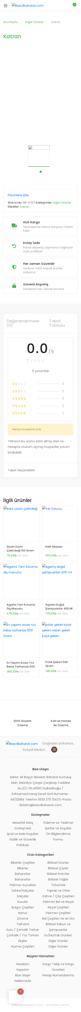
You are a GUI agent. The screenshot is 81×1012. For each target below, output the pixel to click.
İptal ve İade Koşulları (22, 834)
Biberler (22, 868)
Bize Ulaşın (22, 975)
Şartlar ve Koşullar (58, 828)
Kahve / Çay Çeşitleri (58, 896)
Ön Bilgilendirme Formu (58, 837)
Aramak (54, 5)
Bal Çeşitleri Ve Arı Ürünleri (58, 918)
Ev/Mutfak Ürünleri (58, 935)
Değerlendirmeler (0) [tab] (23, 323)
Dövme (22, 918)
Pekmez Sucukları (23, 885)
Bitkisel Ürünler (58, 862)
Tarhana (22, 924)
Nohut (22, 913)
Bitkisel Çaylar (58, 868)
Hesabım (22, 964)
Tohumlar (58, 885)
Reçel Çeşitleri (58, 907)
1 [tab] (41, 172)
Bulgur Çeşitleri (23, 907)
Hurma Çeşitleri (22, 946)
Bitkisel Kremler (58, 874)
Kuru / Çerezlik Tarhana (22, 930)
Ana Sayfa (10, 22)
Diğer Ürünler (34, 22)
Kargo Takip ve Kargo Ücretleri (58, 967)
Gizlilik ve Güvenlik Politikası (22, 842)
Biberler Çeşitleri (23, 862)
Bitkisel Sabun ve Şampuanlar (58, 927)
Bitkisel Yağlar (58, 879)
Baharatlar (22, 874)
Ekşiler (22, 941)
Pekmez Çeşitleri (58, 913)
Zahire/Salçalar (22, 890)
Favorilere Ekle (18, 195)
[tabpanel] (40, 156)
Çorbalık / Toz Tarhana (22, 935)
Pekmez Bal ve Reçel (58, 902)
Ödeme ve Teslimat (58, 823)
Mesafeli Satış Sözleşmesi (23, 825)
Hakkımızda (22, 981)
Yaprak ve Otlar (58, 890)
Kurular (22, 902)
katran (24, 207)
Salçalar (23, 896)
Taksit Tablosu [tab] (57, 323)
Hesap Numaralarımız (58, 975)
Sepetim (22, 970)
